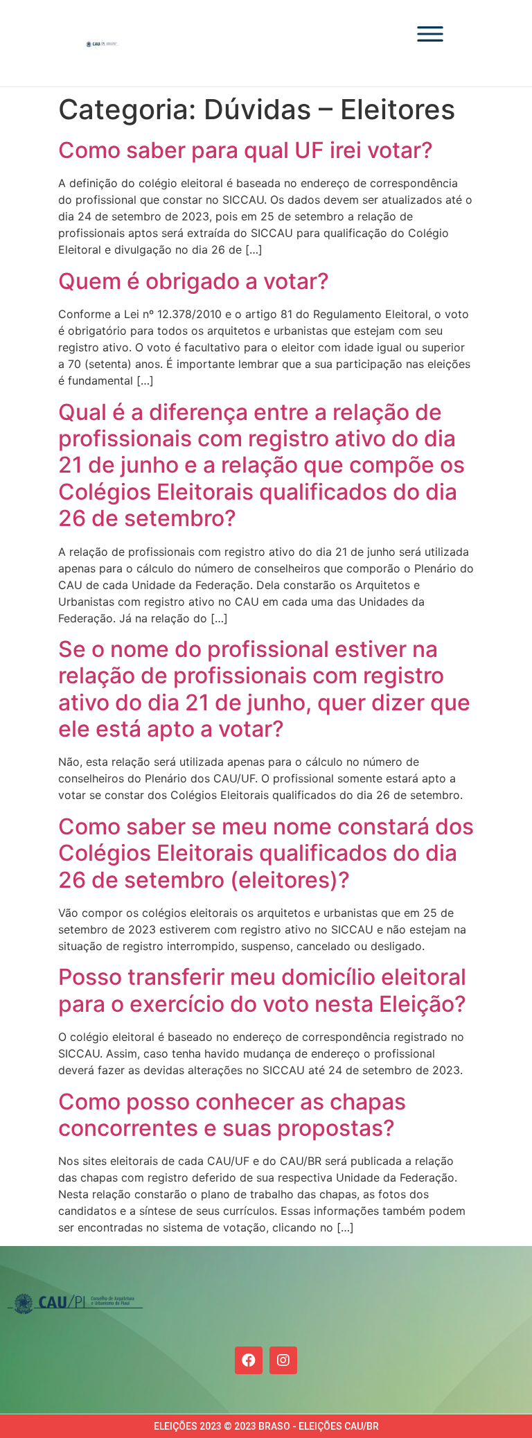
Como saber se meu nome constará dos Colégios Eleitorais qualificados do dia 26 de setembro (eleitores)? (266, 853)
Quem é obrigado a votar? (193, 281)
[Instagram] (283, 1360)
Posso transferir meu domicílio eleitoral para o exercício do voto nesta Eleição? (262, 990)
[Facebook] (249, 1360)
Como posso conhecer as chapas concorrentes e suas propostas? (232, 1114)
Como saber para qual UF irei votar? (245, 150)
